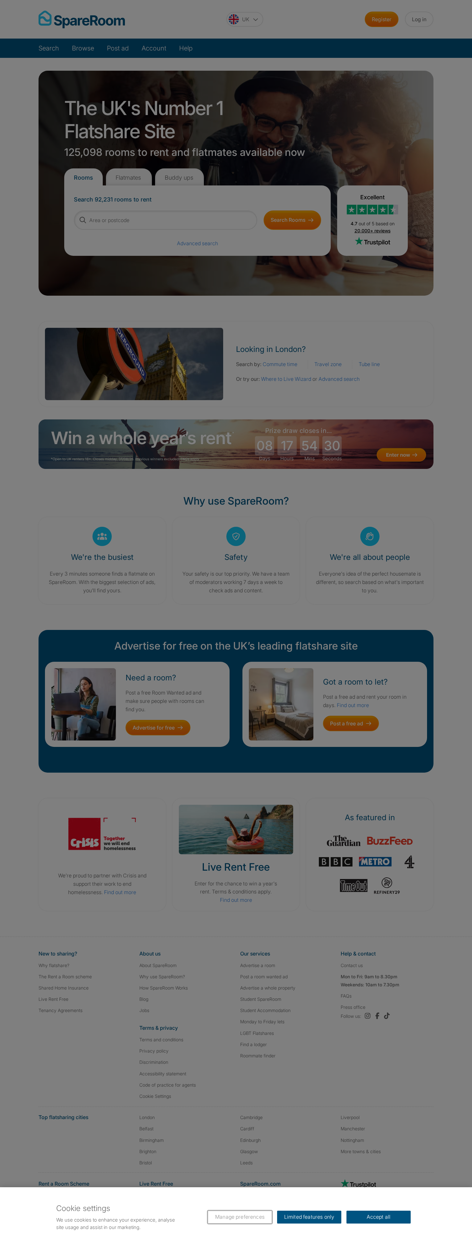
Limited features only (309, 1217)
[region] (236, 1217)
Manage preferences (240, 1217)
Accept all (379, 1217)
